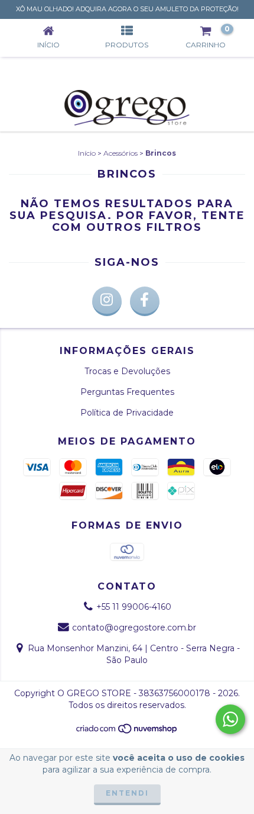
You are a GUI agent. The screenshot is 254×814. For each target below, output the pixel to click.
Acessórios (120, 153)
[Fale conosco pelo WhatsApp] (230, 719)
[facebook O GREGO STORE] (144, 301)
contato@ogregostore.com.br (134, 627)
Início (87, 153)
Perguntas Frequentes (127, 392)
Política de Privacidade (127, 412)
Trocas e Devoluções (127, 371)
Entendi (127, 793)
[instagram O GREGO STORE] (107, 301)
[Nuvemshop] (127, 731)
